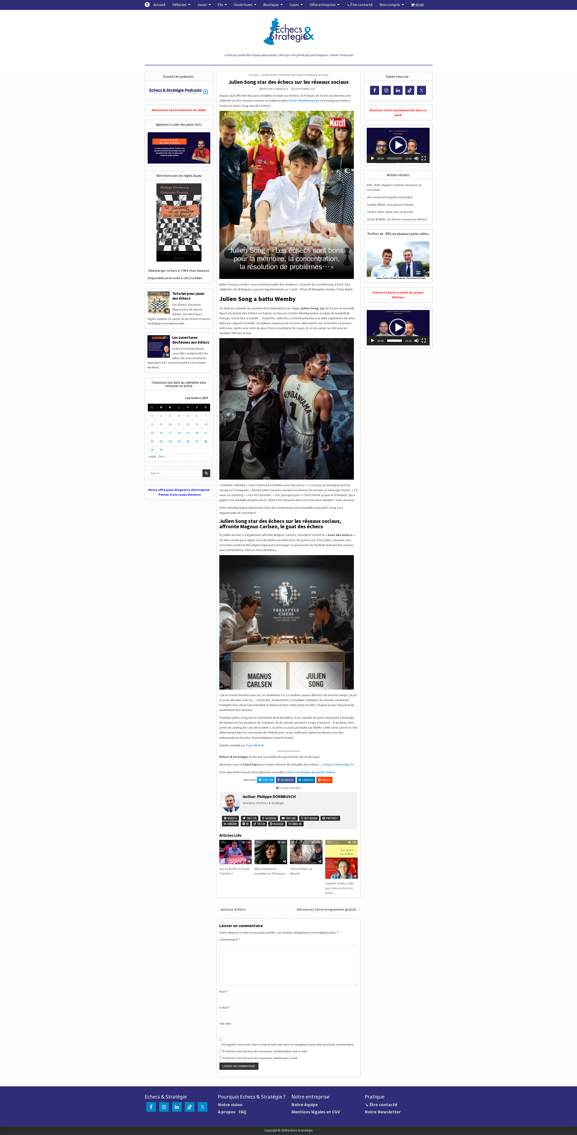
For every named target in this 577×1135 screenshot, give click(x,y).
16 (161, 433)
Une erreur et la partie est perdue (389, 197)
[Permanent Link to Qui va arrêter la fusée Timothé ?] (235, 852)
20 (196, 433)
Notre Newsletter (383, 1111)
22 (152, 441)
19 (187, 433)
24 (170, 441)
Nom (223, 991)
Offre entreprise (323, 4)
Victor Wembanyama (304, 100)
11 (179, 424)
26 (187, 441)
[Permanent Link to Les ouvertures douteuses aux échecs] (158, 346)
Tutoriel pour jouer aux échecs (188, 296)
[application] (398, 145)
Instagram (310, 818)
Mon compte (390, 4)
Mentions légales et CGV (315, 1111)
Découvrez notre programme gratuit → (328, 909)
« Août (152, 456)
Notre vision (230, 1104)
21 (205, 433)
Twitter (268, 780)
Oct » (161, 456)
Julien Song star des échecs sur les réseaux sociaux (288, 81)
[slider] (394, 158)
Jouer (202, 4)
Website (232, 818)
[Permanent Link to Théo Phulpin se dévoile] (306, 852)
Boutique (271, 4)
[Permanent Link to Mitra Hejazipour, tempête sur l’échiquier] (270, 852)
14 (205, 424)
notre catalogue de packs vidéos (310, 772)
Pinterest (331, 818)
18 (179, 433)
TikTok (260, 824)
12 (187, 424)
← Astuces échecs (231, 909)
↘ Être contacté (359, 4)
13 (196, 424)
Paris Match (255, 745)
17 (170, 433)
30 (161, 450)
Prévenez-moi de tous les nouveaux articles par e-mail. (260, 1058)
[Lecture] (372, 158)
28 (205, 441)
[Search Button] (147, 4)
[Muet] (416, 158)
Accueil (159, 4)
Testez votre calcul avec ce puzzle (390, 212)
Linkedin (307, 780)
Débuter (179, 4)
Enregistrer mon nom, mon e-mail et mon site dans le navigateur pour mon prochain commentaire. (288, 1044)
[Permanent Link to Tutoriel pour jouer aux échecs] (158, 302)
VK (247, 824)
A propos (227, 1111)
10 (170, 424)
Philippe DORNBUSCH (275, 89)
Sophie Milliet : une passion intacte (390, 205)
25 (179, 441)
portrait (295, 788)
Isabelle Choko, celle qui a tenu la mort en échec (339, 888)
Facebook (287, 780)
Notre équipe (304, 1104)
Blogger (278, 824)
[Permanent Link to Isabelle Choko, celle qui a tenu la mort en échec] (341, 859)
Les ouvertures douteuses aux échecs (190, 339)
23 (161, 441)
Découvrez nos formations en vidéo (179, 110)
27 (196, 441)
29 (152, 450)
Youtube (290, 818)
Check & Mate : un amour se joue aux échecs (397, 219)
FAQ (242, 1111)
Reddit (326, 780)
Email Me (296, 824)
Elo (220, 4)
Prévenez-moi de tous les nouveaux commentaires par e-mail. (265, 1051)
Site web (225, 1023)
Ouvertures (243, 4)
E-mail (224, 1007)
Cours (294, 4)
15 (152, 433)
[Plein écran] (423, 158)
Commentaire (229, 939)
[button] (398, 145)
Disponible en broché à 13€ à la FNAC (175, 278)
